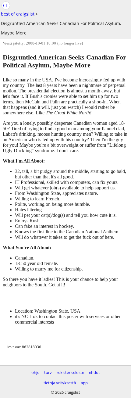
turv (48, 372)
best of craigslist (17, 14)
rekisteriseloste (70, 372)
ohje (35, 372)
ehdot (94, 372)
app (84, 382)
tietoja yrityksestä (60, 382)
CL (6, 5)
